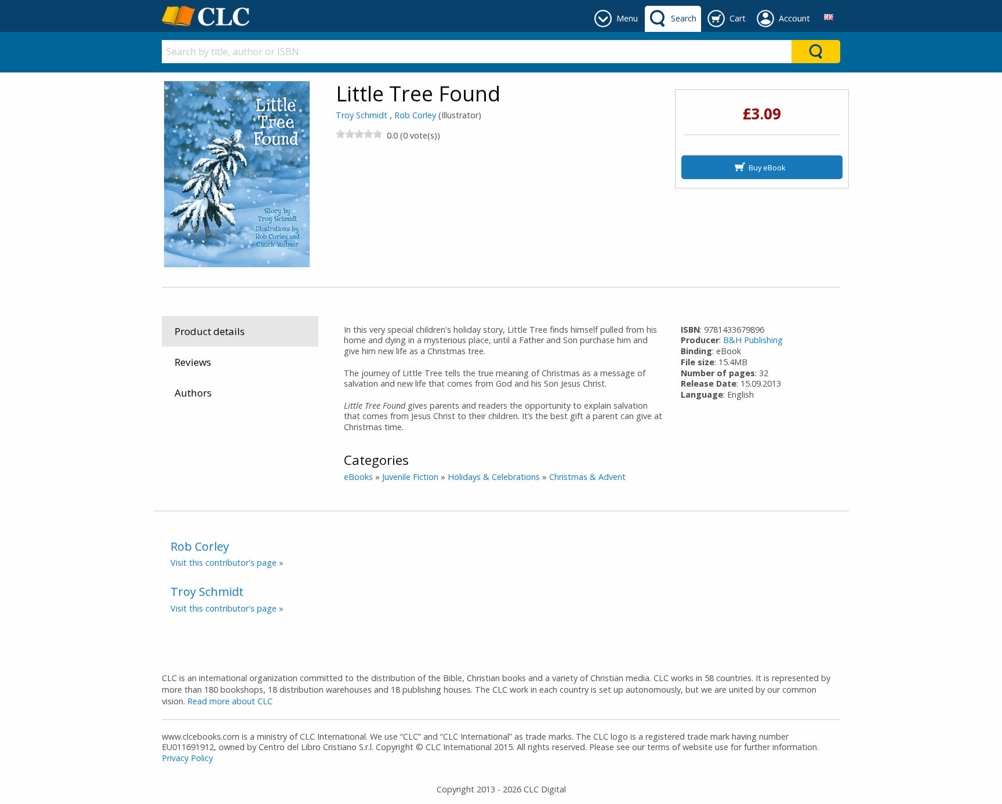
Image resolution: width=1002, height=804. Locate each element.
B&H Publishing (753, 339)
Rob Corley (415, 115)
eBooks (358, 476)
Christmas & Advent (587, 476)
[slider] (359, 134)
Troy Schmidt (361, 115)
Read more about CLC (230, 701)
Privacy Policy (187, 757)
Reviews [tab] (193, 362)
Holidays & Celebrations (494, 476)
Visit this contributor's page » (227, 562)
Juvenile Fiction (410, 476)
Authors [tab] (193, 392)
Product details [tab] (210, 331)
